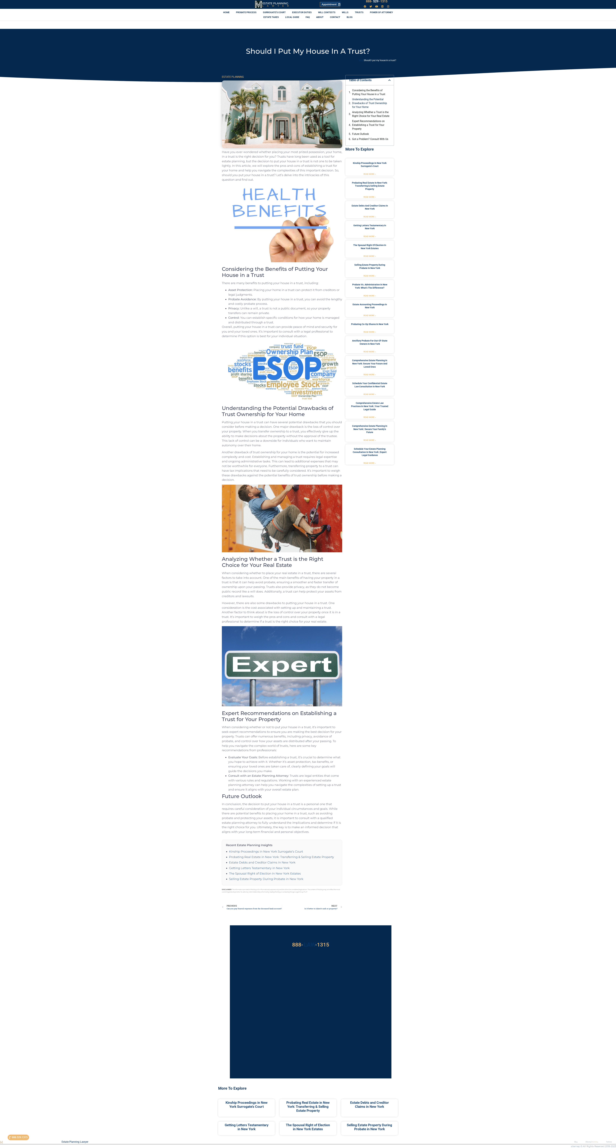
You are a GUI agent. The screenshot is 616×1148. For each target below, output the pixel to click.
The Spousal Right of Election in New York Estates (265, 873)
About (320, 17)
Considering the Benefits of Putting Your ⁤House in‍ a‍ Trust (368, 92)
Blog (350, 17)
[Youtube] (376, 6)
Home (226, 12)
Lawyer (277, 5)
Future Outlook (360, 133)
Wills (345, 12)
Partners (609, 1142)
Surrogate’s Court (274, 12)
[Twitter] (370, 6)
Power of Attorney (381, 12)
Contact (335, 17)
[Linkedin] (382, 6)
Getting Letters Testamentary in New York (259, 868)
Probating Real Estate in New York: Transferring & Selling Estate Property (281, 857)
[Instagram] (388, 6)
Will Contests (326, 12)
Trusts (359, 12)
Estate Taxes (271, 17)
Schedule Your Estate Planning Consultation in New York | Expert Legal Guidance (370, 452)
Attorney (592, 1142)
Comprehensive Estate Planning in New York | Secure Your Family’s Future (369, 429)
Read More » (370, 174)
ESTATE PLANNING (233, 76)
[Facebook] (365, 6)
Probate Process (246, 12)
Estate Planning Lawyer (75, 1141)
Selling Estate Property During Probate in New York (266, 879)
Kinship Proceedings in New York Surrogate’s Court (266, 851)
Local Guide (292, 17)
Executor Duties (302, 12)
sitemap (575, 1146)
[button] (389, 80)
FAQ (308, 17)
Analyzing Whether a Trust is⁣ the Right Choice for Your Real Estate (370, 114)
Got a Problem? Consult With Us (370, 139)
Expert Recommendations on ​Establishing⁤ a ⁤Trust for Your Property (368, 125)
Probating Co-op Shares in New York (369, 324)
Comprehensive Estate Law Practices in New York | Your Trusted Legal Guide (369, 406)
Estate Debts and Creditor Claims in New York (262, 862)
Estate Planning (275, 3)
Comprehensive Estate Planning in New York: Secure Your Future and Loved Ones (369, 363)
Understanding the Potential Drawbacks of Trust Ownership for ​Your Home (369, 103)
